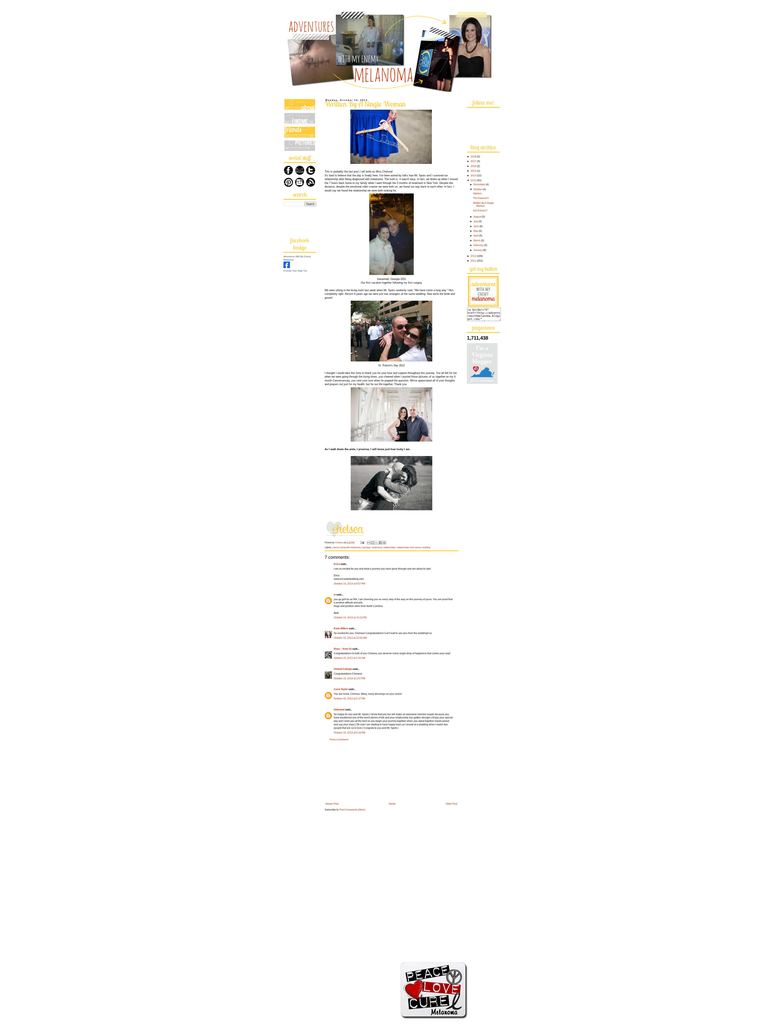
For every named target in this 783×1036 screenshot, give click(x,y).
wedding (426, 547)
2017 (474, 161)
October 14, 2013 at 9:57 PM (349, 583)
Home (392, 803)
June (476, 226)
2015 (474, 170)
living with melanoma (350, 547)
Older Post (451, 803)
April (476, 235)
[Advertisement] (391, 771)
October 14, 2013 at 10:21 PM (350, 617)
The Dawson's (481, 198)
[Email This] (369, 543)
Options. (477, 193)
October (478, 189)
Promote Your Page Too (295, 270)
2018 (474, 156)
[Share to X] (377, 543)
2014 (474, 175)
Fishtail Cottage (343, 669)
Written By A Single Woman (483, 204)
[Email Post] (362, 542)
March (477, 240)
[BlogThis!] (373, 543)
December (479, 184)
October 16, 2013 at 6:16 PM (349, 732)
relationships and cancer (409, 547)
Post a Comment (339, 739)
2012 (474, 256)
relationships (389, 547)
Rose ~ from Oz (343, 648)
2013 (474, 180)
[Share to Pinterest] (384, 543)
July (476, 221)
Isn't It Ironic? (480, 210)
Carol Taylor (341, 689)
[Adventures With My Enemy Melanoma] (286, 267)
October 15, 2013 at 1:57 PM (349, 678)
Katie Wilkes (341, 628)
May (476, 231)
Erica (337, 564)
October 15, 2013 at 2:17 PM (349, 698)
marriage (366, 547)
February (478, 245)
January (478, 250)
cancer (335, 547)
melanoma (377, 547)
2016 (474, 166)
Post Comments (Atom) (352, 809)
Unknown (339, 709)
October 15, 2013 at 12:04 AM (350, 637)
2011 (474, 260)
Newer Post (332, 803)
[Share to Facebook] (380, 543)
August (477, 216)
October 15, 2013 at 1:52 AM (349, 658)
